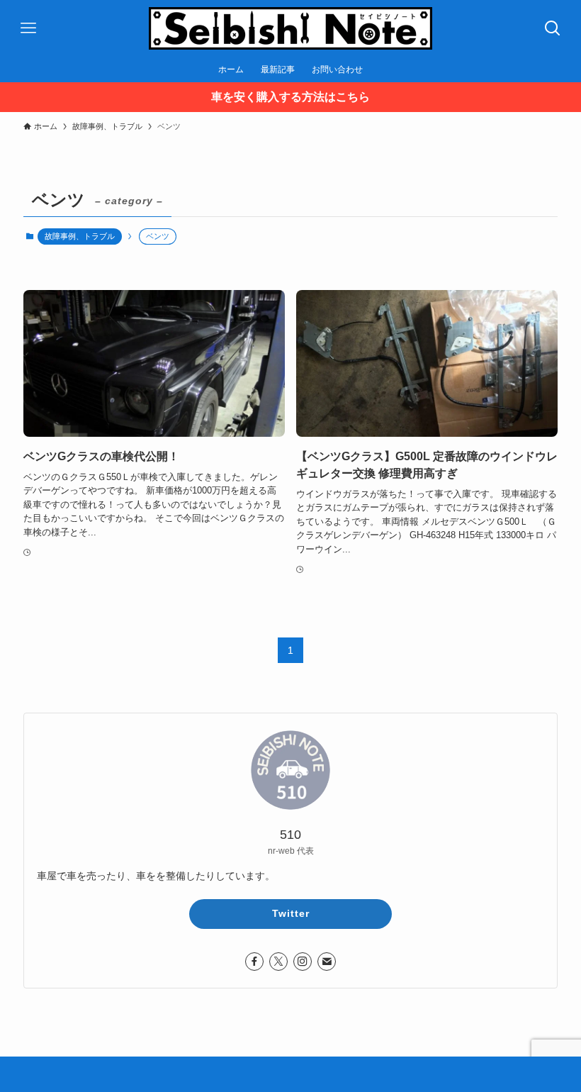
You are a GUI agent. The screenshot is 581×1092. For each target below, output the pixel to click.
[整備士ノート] (290, 28)
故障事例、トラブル (80, 236)
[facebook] (254, 961)
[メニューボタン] (28, 28)
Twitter (291, 913)
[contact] (326, 961)
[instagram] (302, 961)
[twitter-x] (278, 961)
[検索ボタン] (552, 28)
